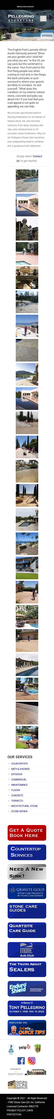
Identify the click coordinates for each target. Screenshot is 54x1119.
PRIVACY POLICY (16, 1110)
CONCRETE (17, 795)
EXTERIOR (16, 774)
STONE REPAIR (19, 811)
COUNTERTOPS (19, 763)
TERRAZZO (17, 800)
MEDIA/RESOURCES (25, 7)
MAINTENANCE (19, 784)
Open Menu (43, 18)
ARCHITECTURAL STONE (24, 806)
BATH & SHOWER (20, 769)
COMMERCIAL (19, 779)
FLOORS (15, 790)
